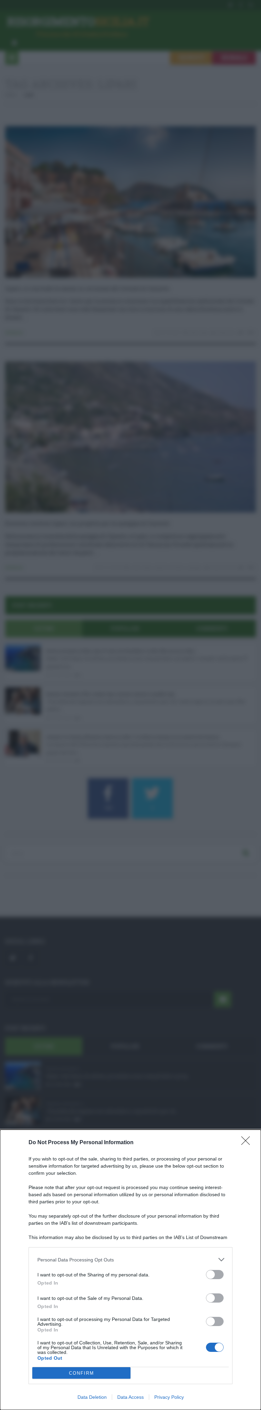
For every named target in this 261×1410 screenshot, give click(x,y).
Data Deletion (92, 1397)
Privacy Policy (169, 1397)
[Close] (247, 1142)
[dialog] (130, 1270)
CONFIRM (81, 1373)
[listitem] (130, 1259)
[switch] (215, 1274)
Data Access (130, 1397)
